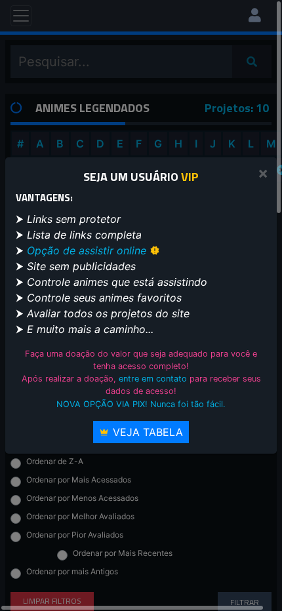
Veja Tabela (146, 432)
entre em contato (153, 379)
